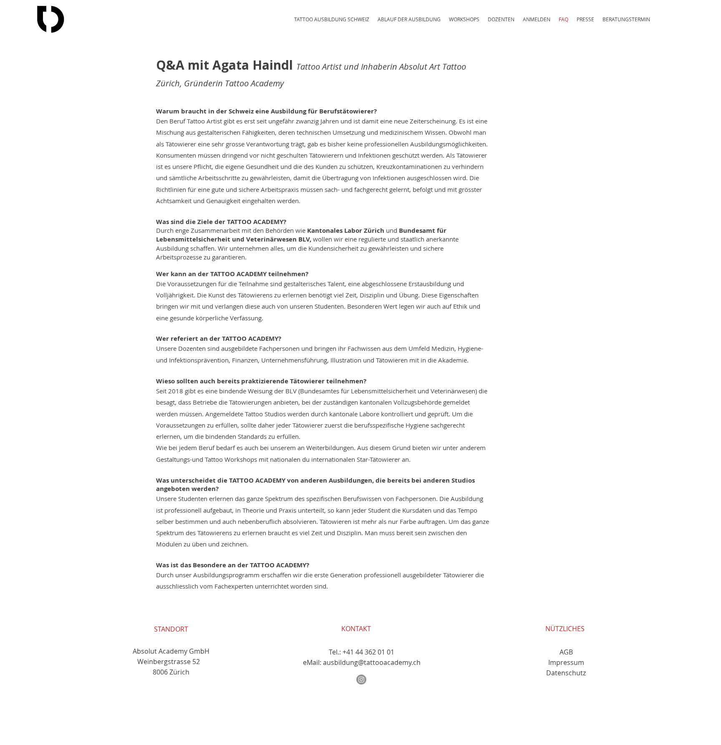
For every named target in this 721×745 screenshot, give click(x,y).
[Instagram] (361, 680)
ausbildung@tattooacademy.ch (372, 662)
